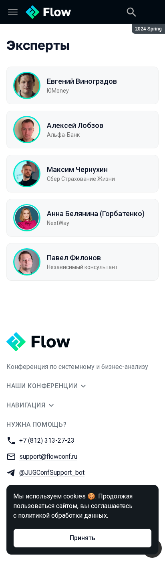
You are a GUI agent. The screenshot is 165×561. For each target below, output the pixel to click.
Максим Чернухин (77, 169)
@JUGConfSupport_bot (52, 472)
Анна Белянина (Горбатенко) (96, 213)
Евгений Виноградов (82, 81)
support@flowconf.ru (48, 456)
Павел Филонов (74, 257)
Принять (82, 538)
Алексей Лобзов (75, 125)
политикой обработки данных (62, 515)
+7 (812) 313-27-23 (46, 440)
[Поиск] (131, 12)
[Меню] (13, 12)
